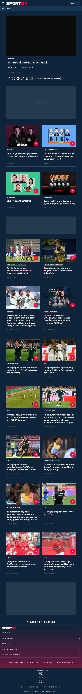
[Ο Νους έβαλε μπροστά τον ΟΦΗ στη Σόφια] (59, 494)
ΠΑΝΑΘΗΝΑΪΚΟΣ (13, 363)
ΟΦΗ (45, 363)
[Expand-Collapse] (80, 8)
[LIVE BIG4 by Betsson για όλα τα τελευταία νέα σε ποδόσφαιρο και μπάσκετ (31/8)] (59, 136)
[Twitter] (13, 78)
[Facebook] (9, 78)
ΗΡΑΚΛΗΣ (10, 311)
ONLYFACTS (11, 150)
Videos (10, 8)
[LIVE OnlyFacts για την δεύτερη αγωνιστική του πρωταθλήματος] (23, 136)
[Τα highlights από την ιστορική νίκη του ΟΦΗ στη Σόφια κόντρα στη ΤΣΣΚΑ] (59, 350)
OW (60, 687)
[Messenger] (18, 78)
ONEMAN (43, 687)
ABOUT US (24, 662)
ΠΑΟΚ (9, 460)
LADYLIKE (53, 687)
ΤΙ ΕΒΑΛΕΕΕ (11, 197)
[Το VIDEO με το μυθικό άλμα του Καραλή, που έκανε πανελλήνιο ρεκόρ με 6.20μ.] (59, 447)
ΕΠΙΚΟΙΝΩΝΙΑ (35, 662)
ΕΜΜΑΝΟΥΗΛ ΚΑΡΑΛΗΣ (52, 460)
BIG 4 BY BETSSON (50, 150)
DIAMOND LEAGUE (13, 508)
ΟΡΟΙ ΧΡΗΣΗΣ (48, 662)
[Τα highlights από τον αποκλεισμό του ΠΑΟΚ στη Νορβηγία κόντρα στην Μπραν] (23, 447)
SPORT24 (24, 687)
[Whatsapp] (27, 78)
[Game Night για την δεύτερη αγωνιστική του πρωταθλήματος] (59, 183)
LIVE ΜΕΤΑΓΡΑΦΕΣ (50, 311)
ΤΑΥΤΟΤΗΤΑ (13, 662)
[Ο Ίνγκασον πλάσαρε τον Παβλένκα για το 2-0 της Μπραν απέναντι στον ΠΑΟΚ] (23, 543)
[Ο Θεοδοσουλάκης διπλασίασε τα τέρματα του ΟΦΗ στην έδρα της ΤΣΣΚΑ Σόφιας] (23, 397)
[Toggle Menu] (3, 3)
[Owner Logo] (41, 674)
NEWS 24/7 (34, 687)
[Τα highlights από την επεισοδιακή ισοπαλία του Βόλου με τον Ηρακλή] (23, 250)
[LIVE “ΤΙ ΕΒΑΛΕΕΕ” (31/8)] (23, 183)
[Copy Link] (22, 78)
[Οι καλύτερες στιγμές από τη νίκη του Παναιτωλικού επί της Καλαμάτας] (59, 250)
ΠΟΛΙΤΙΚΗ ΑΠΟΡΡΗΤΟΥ (64, 662)
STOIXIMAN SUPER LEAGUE (16, 264)
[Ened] (41, 682)
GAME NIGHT (48, 197)
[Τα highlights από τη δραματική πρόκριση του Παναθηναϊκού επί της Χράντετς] (23, 350)
